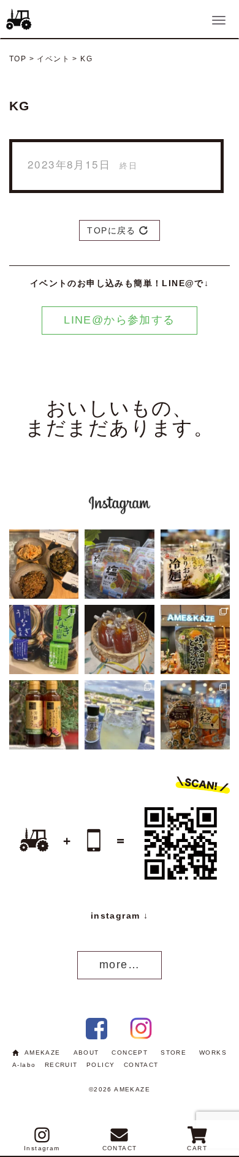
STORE (173, 1052)
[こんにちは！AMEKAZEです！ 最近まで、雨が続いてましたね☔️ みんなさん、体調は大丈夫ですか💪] (119, 639)
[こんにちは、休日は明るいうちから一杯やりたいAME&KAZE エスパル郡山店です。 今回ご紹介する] (119, 714)
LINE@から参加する (119, 320)
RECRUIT (61, 1064)
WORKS (213, 1052)
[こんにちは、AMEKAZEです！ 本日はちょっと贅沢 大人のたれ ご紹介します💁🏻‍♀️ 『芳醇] (43, 714)
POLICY (100, 1064)
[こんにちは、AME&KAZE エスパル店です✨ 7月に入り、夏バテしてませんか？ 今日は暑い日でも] (43, 639)
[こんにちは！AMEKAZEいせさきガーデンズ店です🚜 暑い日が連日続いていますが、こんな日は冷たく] (119, 564)
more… (119, 964)
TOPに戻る (113, 230)
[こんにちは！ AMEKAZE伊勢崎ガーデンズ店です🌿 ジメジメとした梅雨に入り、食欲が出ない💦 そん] (195, 564)
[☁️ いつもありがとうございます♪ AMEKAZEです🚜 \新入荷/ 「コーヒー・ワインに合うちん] (195, 714)
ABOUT (86, 1052)
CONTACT (141, 1064)
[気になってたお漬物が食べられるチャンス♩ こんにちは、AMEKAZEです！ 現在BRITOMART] (43, 564)
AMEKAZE (43, 1052)
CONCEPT (130, 1052)
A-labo (24, 1064)
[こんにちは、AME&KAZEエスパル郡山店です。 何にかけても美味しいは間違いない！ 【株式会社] (195, 639)
